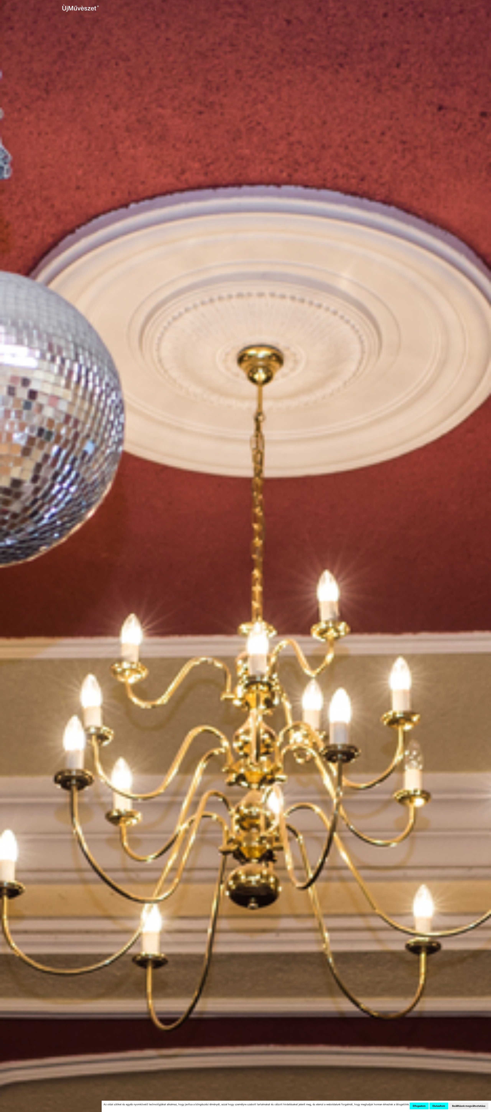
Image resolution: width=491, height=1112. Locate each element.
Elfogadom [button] (419, 1106)
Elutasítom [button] (439, 1106)
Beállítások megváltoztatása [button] (468, 1106)
